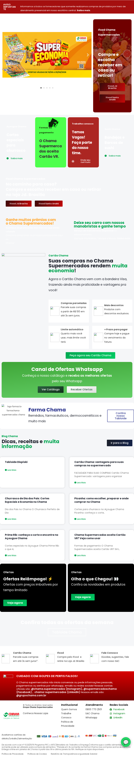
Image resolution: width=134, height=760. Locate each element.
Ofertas (76, 572)
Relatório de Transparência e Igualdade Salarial (74, 753)
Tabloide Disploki (16, 462)
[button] (6, 55)
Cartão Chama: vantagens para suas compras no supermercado (99, 463)
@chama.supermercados (48, 689)
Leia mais (11, 470)
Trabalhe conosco (82, 123)
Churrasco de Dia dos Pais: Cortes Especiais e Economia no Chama (27, 500)
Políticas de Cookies (37, 753)
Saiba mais (83, 10)
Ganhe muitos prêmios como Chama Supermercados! (31, 221)
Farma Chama (47, 409)
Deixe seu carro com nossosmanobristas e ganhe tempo (100, 224)
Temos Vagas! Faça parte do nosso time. (82, 142)
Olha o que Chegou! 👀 (95, 579)
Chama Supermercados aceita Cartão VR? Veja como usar (100, 536)
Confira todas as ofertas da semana (67, 622)
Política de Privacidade (13, 753)
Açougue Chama (16, 126)
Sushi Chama (112, 129)
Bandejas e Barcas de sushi (115, 142)
